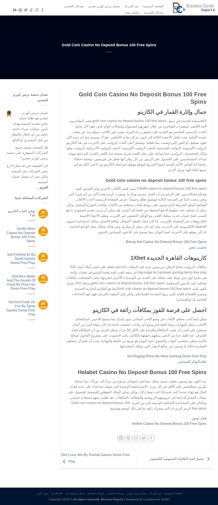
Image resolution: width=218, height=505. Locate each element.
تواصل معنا (132, 12)
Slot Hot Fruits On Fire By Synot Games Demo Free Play (20, 308)
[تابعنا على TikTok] (31, 10)
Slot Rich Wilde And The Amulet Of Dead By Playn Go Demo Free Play (21, 282)
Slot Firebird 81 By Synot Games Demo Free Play (21, 258)
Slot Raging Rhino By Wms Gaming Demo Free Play (167, 356)
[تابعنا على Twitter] (25, 10)
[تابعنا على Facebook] (42, 10)
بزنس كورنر (42, 493)
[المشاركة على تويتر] (143, 438)
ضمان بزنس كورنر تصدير (104, 6)
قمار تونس (199, 418)
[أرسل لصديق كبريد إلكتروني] (136, 438)
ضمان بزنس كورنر (136, 493)
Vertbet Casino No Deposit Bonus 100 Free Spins (169, 423)
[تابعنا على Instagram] (37, 10)
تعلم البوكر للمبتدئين (192, 361)
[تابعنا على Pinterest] (20, 10)
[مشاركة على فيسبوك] (151, 438)
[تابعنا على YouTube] (14, 10)
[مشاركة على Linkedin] (120, 438)
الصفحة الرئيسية (153, 6)
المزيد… (42, 187)
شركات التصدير (74, 6)
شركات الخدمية (154, 12)
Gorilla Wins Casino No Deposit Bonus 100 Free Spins (20, 235)
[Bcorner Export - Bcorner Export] (193, 8)
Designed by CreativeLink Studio (147, 499)
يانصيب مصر (198, 247)
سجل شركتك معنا (75, 493)
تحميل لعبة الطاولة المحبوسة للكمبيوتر (177, 459)
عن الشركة (132, 6)
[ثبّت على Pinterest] (128, 438)
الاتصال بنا (57, 493)
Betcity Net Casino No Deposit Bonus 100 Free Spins (166, 242)
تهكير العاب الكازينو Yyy (21, 213)
